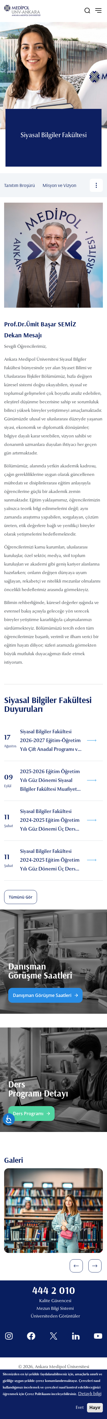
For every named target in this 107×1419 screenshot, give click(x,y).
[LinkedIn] (76, 1336)
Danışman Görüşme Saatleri (42, 995)
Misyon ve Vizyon (59, 185)
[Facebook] (31, 1336)
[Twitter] (53, 1336)
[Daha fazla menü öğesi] (96, 185)
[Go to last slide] (76, 1265)
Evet (80, 1408)
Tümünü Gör (20, 897)
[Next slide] (95, 1265)
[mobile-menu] (98, 10)
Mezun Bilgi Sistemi (55, 1309)
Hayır (94, 1407)
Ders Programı (28, 1114)
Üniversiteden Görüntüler (55, 1316)
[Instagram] (9, 1336)
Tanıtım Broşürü (19, 185)
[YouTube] (98, 1336)
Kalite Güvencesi (55, 1301)
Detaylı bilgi (90, 1394)
